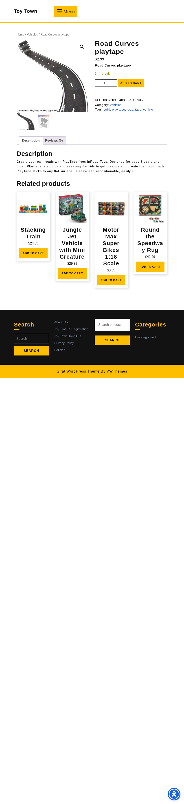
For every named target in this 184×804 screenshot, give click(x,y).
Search (112, 340)
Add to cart (130, 83)
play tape (118, 109)
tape (138, 109)
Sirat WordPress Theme (78, 371)
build (106, 109)
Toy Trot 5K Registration (71, 329)
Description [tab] (31, 140)
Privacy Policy (64, 343)
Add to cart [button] (33, 253)
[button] (82, 47)
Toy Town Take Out (67, 336)
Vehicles (32, 34)
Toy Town (25, 11)
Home (20, 34)
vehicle (148, 109)
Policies (59, 350)
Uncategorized (145, 337)
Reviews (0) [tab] (54, 140)
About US (61, 322)
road (130, 109)
